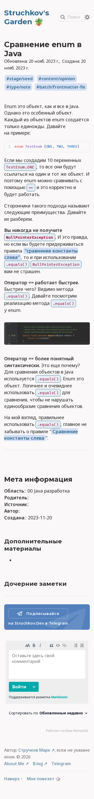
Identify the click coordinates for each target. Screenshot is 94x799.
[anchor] (78, 479)
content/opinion (58, 78)
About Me (14, 763)
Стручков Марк (34, 750)
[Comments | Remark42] (47, 688)
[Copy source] (84, 146)
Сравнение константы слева (41, 434)
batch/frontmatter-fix (62, 87)
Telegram (61, 763)
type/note (20, 87)
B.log (38, 763)
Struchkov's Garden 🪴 (26, 17)
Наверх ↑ (13, 779)
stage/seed (21, 78)
